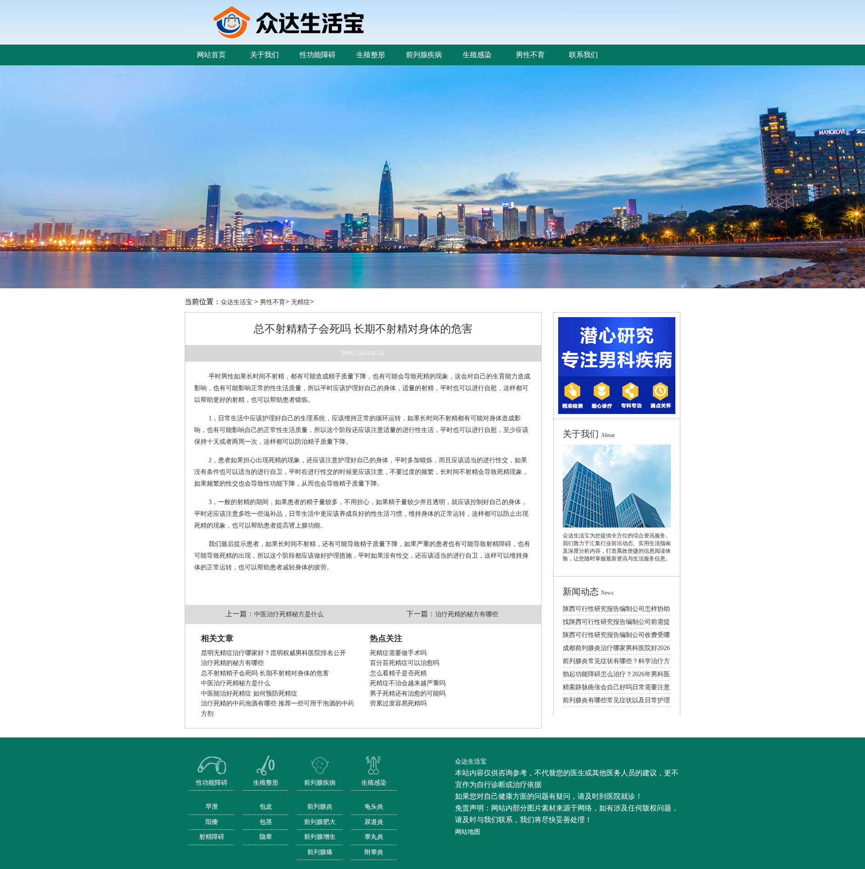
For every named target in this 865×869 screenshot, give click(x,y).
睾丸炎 (373, 836)
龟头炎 (373, 806)
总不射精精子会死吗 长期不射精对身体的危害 (265, 673)
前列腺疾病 (320, 782)
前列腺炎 (319, 806)
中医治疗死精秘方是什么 (288, 614)
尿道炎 (373, 822)
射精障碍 (211, 836)
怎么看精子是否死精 (398, 673)
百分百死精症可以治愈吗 (404, 663)
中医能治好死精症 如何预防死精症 (249, 693)
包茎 (266, 822)
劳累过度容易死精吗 (398, 703)
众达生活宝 (236, 302)
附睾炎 (373, 852)
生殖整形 (265, 782)
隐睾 (266, 836)
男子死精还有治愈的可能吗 (408, 693)
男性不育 (272, 302)
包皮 (266, 806)
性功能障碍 (212, 782)
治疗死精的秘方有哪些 (466, 614)
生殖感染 (374, 782)
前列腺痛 (319, 852)
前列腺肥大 (320, 822)
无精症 (300, 302)
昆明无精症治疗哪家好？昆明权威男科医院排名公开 (273, 653)
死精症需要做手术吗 (398, 653)
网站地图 (467, 831)
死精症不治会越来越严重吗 (408, 683)
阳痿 (211, 822)
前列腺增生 (320, 836)
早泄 (211, 806)
